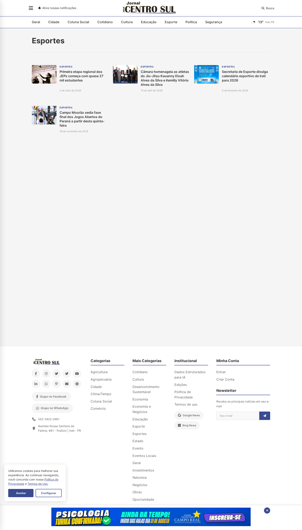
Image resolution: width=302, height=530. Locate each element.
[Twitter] (56, 373)
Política (191, 22)
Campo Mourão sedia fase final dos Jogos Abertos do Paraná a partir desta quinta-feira (82, 118)
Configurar (48, 493)
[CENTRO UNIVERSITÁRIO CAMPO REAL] (151, 525)
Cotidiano (105, 22)
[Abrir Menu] (31, 8)
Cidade (53, 22)
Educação (149, 22)
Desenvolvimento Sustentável (146, 389)
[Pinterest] (56, 384)
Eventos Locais (144, 456)
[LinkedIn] (36, 384)
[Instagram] (46, 373)
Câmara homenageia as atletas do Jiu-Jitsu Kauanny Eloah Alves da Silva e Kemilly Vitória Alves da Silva (165, 78)
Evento (138, 448)
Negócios (140, 485)
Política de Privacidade (183, 394)
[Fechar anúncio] (267, 510)
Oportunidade (143, 499)
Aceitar (21, 493)
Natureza (140, 477)
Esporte (171, 22)
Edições (180, 385)
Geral (36, 22)
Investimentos (143, 470)
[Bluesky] (67, 373)
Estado (138, 441)
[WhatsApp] (46, 384)
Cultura (127, 22)
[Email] (67, 384)
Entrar (221, 372)
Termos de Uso (38, 483)
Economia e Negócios (142, 409)
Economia (140, 399)
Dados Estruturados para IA (189, 374)
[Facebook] (36, 373)
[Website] (77, 384)
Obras (137, 492)
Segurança (213, 22)
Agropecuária (101, 379)
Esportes (139, 434)
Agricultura (99, 372)
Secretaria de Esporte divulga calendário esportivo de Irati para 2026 (245, 76)
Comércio (98, 408)
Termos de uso (185, 404)
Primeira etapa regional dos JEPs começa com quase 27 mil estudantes (81, 76)
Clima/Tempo (101, 394)
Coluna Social (78, 22)
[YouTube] (77, 373)
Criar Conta (225, 379)
